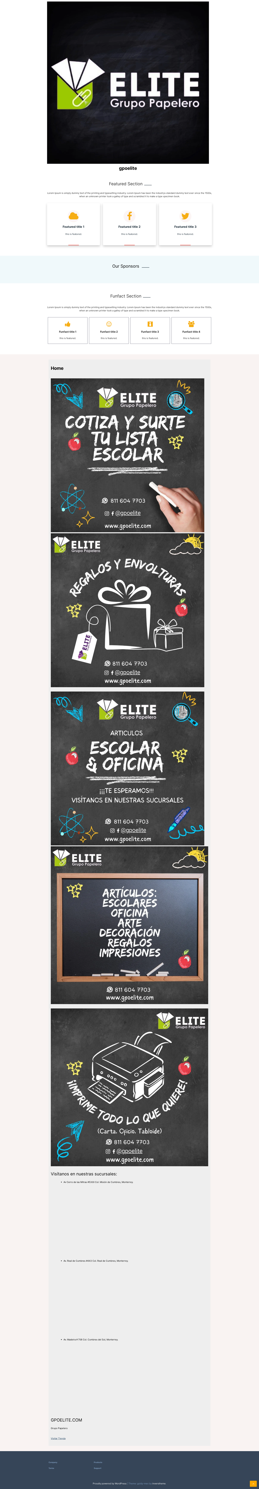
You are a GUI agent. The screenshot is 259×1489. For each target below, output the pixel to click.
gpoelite (128, 168)
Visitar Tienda (58, 1438)
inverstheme (159, 1483)
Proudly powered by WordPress (110, 1483)
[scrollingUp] (253, 1484)
